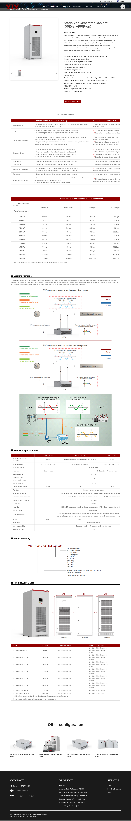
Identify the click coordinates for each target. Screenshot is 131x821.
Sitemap (13, 816)
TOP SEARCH (31, 816)
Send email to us (74, 101)
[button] (55, 73)
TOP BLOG (22, 816)
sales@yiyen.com (33, 796)
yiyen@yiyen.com (22, 796)
